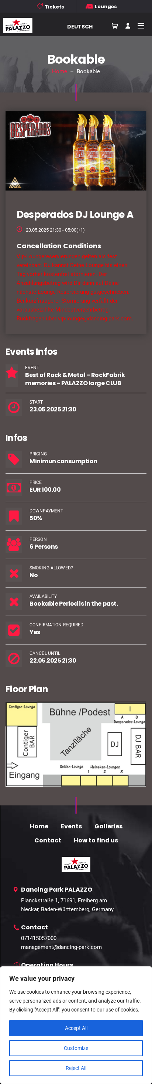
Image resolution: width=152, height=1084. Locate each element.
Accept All (76, 1028)
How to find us (96, 840)
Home (59, 71)
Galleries (108, 826)
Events (71, 826)
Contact (47, 840)
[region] (76, 1025)
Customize (76, 1048)
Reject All (76, 1068)
